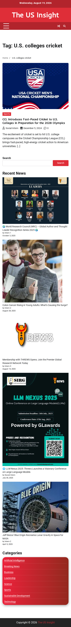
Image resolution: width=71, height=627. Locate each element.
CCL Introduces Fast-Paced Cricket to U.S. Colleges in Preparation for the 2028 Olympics (33, 121)
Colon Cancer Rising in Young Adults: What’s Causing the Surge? (35, 305)
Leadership (10, 578)
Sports (7, 114)
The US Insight (35, 14)
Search (6, 158)
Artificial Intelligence (14, 560)
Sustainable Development (17, 595)
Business (8, 572)
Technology (10, 601)
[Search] (64, 26)
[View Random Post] (58, 26)
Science (8, 584)
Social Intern (12, 128)
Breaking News (11, 566)
